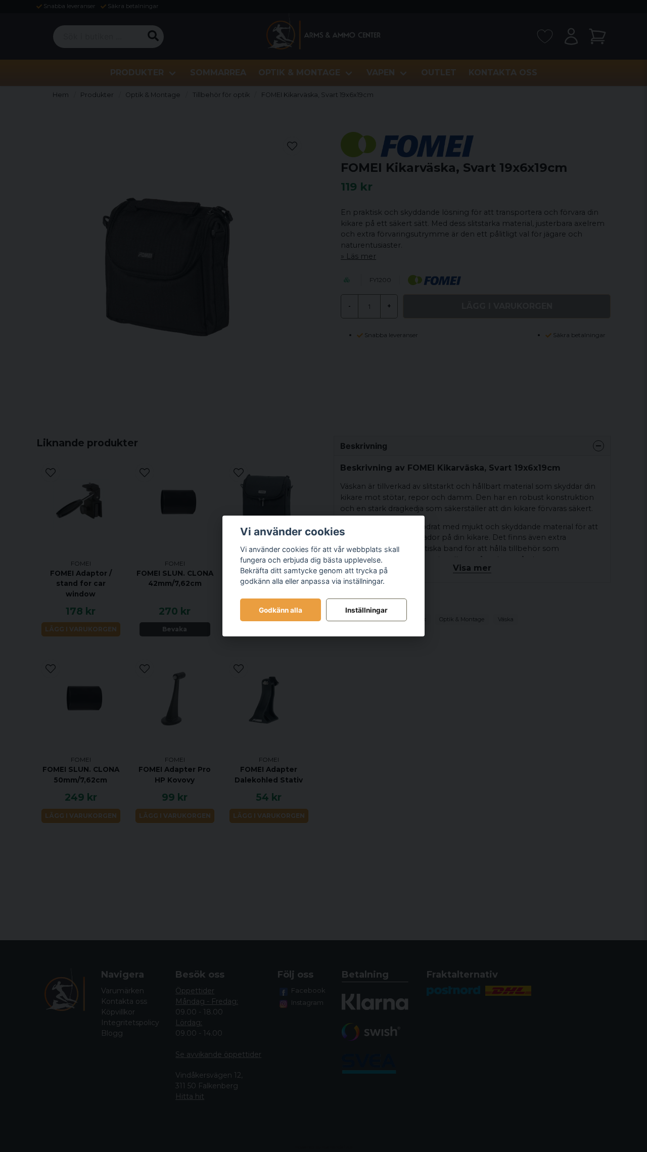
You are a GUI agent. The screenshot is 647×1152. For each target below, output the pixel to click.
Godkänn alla (280, 610)
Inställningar (366, 610)
